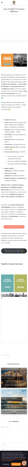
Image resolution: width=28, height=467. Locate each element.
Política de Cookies (20, 458)
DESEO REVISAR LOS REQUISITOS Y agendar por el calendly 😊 (14, 250)
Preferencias (6, 464)
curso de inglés (5, 355)
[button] (24, 463)
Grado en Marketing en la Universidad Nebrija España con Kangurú (14, 409)
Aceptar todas (16, 464)
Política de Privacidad (7, 460)
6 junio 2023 (14, 14)
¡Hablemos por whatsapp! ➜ (14, 226)
